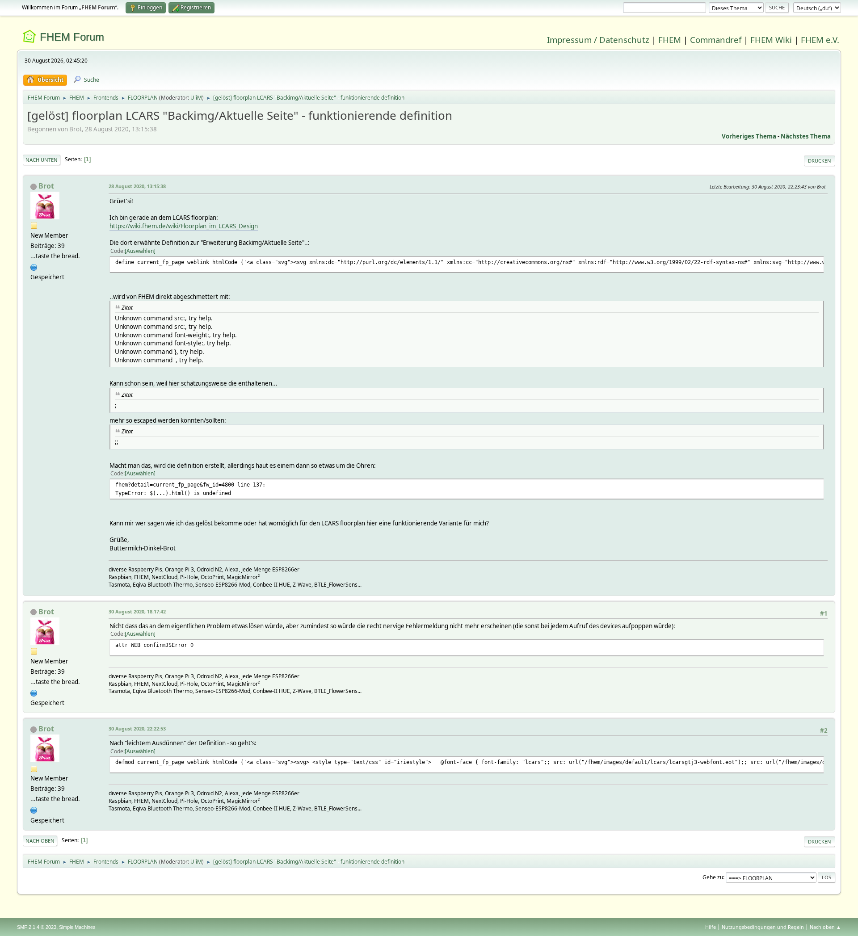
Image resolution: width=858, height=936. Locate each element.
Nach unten (41, 159)
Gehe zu (712, 877)
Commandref (715, 39)
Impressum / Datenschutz (598, 39)
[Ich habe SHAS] (34, 266)
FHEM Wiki (771, 39)
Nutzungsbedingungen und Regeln (763, 926)
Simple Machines (77, 927)
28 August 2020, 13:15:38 (137, 186)
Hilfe (710, 926)
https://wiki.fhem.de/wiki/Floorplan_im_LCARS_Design (183, 226)
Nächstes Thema (806, 136)
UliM (196, 97)
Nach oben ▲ (825, 926)
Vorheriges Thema (749, 136)
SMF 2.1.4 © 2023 (36, 927)
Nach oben (40, 840)
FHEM (669, 39)
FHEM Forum (72, 37)
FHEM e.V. (820, 39)
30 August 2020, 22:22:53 (137, 728)
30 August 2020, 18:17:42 (137, 611)
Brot (46, 186)
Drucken (819, 160)
